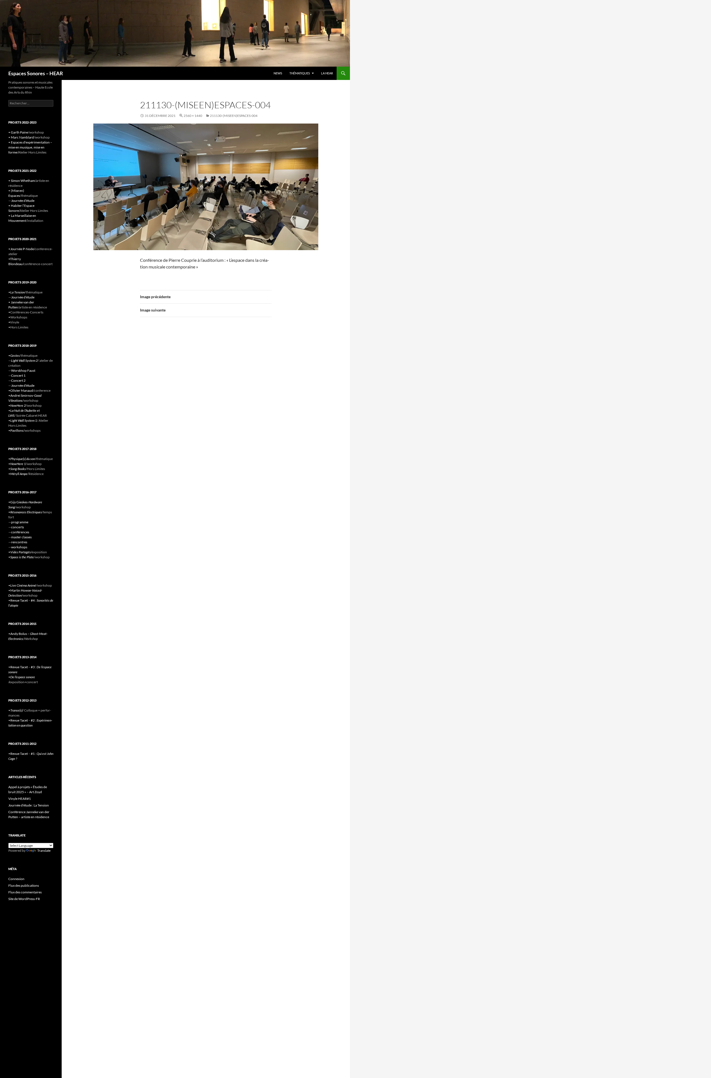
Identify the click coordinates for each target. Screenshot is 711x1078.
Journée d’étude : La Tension (28, 805)
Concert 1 (18, 375)
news (278, 73)
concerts (17, 527)
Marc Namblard (22, 137)
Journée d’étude (22, 200)
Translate (44, 850)
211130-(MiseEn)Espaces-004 (233, 116)
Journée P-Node (22, 249)
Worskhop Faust (23, 370)
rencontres (19, 542)
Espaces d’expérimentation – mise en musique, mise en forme (30, 147)
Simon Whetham (23, 181)
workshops (19, 547)
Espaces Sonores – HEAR (35, 73)
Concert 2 (18, 380)
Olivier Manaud (21, 390)
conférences (20, 532)
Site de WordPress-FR (24, 899)
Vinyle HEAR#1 (19, 798)
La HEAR (327, 73)
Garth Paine (19, 132)
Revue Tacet (19, 600)
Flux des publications (23, 885)
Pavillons (16, 430)
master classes (21, 537)
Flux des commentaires (25, 892)
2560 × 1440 (193, 116)
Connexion (16, 879)
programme (19, 522)
